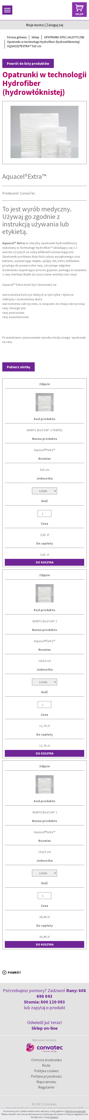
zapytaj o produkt (48, 1007)
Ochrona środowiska (46, 1060)
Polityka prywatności (46, 1076)
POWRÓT (14, 972)
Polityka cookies (46, 1070)
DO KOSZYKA (44, 562)
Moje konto (35, 25)
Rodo (46, 1065)
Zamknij (54, 1117)
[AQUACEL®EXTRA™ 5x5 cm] (44, 132)
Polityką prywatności (75, 1111)
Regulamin (46, 1087)
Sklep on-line (44, 1028)
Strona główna (17, 37)
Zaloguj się (54, 25)
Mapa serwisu (46, 1081)
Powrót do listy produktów (28, 63)
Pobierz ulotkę (18, 367)
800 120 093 (53, 1002)
